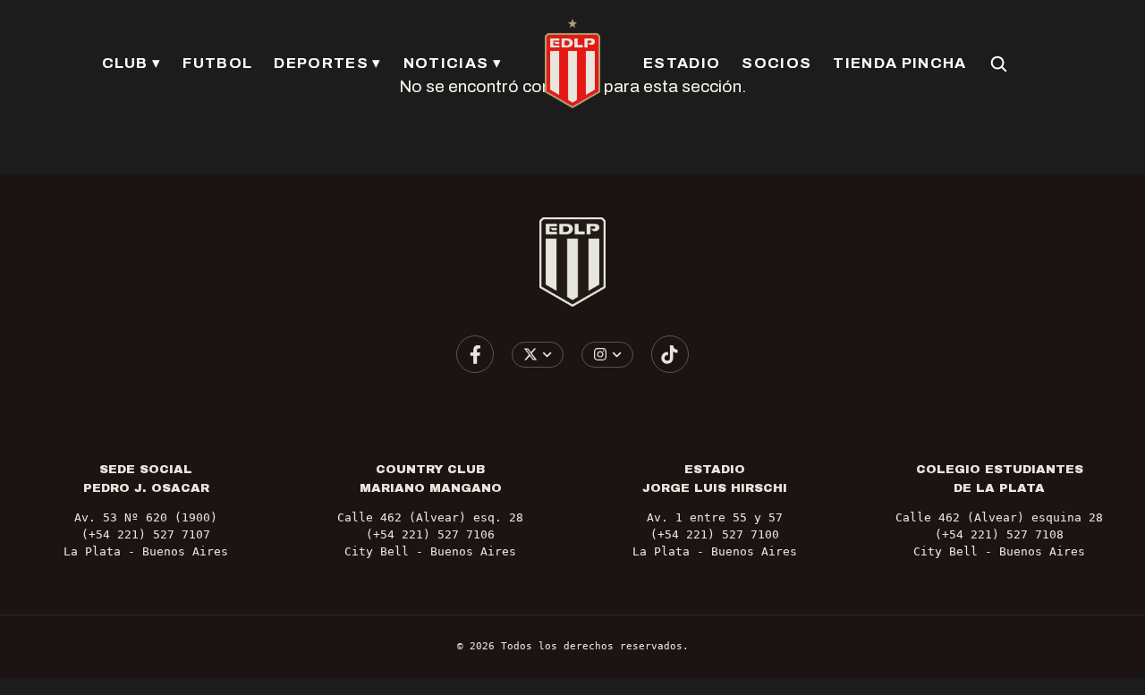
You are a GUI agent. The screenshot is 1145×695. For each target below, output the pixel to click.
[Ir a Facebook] (475, 354)
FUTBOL (217, 63)
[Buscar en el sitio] (998, 63)
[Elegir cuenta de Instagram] (607, 355)
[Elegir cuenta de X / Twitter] (538, 355)
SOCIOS (776, 63)
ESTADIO (681, 63)
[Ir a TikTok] (670, 354)
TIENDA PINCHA (899, 63)
